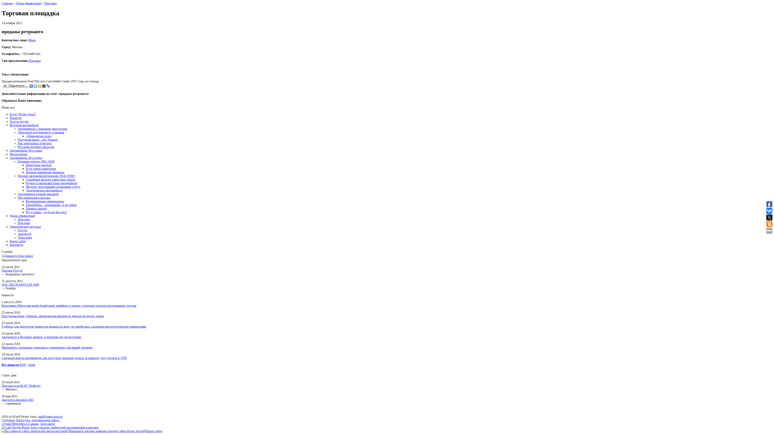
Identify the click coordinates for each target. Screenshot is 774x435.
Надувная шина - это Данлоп (38, 139)
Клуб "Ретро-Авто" (23, 114)
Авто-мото (47, 424)
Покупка (24, 219)
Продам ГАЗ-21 (12, 270)
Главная (7, 3)
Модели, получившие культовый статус (53, 186)
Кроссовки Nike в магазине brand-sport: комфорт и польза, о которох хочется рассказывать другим (69, 305)
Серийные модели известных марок (50, 179)
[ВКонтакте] (31, 86)
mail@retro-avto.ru (50, 416)
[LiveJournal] (48, 86)
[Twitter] (35, 86)
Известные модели (39, 165)
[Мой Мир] (44, 86)
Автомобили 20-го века (26, 158)
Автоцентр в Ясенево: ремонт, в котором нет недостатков (41, 337)
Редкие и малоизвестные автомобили (51, 183)
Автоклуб (24, 234)
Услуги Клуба (19, 121)
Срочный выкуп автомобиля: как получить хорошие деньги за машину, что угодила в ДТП (64, 358)
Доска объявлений (28, 3)
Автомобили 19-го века (26, 150)
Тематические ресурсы (25, 226)
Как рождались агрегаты (35, 143)
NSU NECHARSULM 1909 (20, 284)
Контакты (16, 244)
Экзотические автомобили (44, 190)
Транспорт (25, 237)
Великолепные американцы (45, 201)
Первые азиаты (36, 208)
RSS (23, 365)
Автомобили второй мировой (38, 194)
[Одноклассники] (40, 86)
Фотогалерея (18, 154)
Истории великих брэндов (36, 147)
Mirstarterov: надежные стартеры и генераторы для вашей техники (47, 347)
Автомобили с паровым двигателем (42, 128)
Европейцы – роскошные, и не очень (51, 205)
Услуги (22, 230)
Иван (32, 40)
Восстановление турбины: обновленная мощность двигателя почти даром (53, 316)
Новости (16, 118)
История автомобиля (24, 125)
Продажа (50, 3)
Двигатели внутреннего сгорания (41, 132)
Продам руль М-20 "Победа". (22, 385)
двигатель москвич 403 (17, 400)
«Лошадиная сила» (39, 136)
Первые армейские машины (45, 172)
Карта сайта (18, 241)
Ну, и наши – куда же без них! (46, 212)
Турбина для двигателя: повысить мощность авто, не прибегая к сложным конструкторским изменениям (74, 326)
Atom (31, 365)
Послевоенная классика (34, 197)
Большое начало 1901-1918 (36, 161)
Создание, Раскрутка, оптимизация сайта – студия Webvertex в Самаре (31, 422)
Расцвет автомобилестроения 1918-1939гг (47, 176)
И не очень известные (41, 168)
